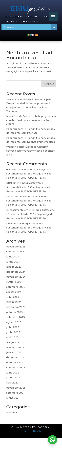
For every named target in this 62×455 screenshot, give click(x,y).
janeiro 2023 (13, 352)
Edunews (12, 412)
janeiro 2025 (13, 266)
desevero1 (12, 169)
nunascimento (15, 210)
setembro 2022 (15, 367)
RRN (9, 183)
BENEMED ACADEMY (30, 22)
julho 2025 (12, 256)
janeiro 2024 (13, 301)
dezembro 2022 (15, 357)
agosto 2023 (13, 322)
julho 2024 (12, 297)
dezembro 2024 (15, 271)
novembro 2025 (15, 246)
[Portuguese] (29, 35)
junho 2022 (13, 377)
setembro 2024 (15, 286)
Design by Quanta (31, 430)
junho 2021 (13, 397)
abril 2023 (12, 337)
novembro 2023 (15, 307)
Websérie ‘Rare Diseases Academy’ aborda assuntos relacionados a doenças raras (30, 150)
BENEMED (9, 22)
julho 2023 (12, 327)
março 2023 (13, 342)
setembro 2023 (15, 317)
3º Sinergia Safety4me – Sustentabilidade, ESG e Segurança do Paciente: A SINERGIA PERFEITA (28, 173)
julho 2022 (12, 372)
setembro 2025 (15, 251)
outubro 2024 (14, 281)
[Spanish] (36, 35)
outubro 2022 (14, 362)
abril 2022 (12, 382)
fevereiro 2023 (15, 347)
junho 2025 (13, 261)
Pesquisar (48, 83)
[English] (32, 35)
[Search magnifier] (54, 27)
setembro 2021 (15, 392)
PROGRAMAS (31, 17)
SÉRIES (8, 17)
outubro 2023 (14, 312)
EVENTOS (18, 17)
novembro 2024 (15, 276)
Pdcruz (10, 196)
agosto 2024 (13, 292)
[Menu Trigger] (53, 16)
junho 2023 (13, 332)
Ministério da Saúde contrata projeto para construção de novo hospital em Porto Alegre (31, 120)
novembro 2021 (15, 387)
